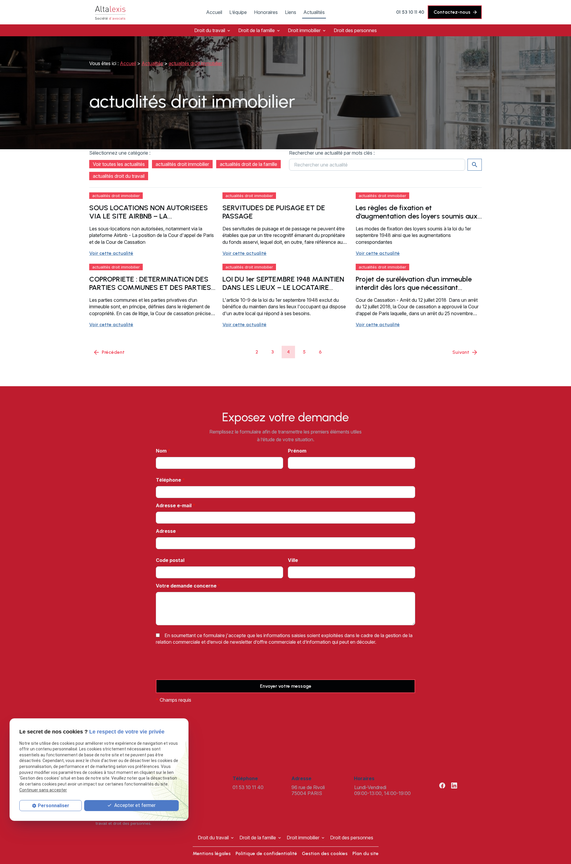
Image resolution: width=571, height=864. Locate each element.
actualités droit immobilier (195, 63)
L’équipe (238, 12)
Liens (290, 12)
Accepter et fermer (134, 805)
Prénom (297, 451)
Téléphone (170, 480)
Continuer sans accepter (43, 790)
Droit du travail (209, 30)
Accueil (214, 12)
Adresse (166, 531)
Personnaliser (53, 805)
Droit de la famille (256, 30)
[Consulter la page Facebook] (442, 785)
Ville (293, 560)
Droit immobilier (304, 30)
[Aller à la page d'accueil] (110, 12)
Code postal (170, 560)
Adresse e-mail (175, 505)
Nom (163, 451)
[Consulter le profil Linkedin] (454, 785)
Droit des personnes (355, 30)
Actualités (314, 12)
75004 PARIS (308, 790)
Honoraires (266, 12)
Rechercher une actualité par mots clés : (332, 153)
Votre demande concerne (188, 586)
